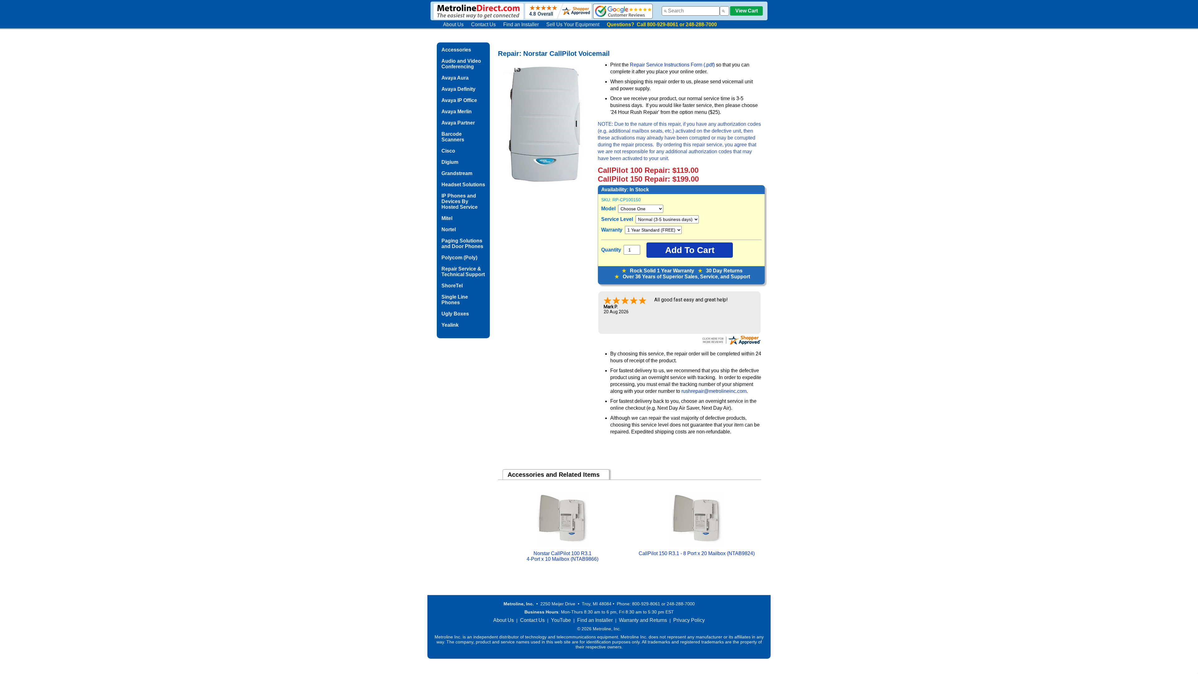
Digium (449, 162)
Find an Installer (521, 24)
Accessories (456, 49)
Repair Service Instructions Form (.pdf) (673, 64)
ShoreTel (452, 285)
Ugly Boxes (455, 313)
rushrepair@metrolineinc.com (714, 391)
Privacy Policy (689, 620)
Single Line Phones (454, 299)
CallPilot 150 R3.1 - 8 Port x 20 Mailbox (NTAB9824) (697, 553)
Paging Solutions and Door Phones (462, 243)
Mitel (446, 218)
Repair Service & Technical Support (463, 271)
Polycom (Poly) (459, 257)
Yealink (450, 325)
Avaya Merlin (456, 111)
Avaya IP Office (459, 100)
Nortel (448, 229)
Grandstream (456, 173)
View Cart (746, 10)
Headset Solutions (463, 184)
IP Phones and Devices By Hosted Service (459, 201)
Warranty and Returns (643, 620)
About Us (453, 24)
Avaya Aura (455, 78)
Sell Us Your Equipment (572, 24)
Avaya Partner (458, 122)
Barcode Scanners (452, 136)
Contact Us (483, 24)
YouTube (561, 620)
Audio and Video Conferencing (461, 63)
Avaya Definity (458, 89)
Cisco (448, 151)
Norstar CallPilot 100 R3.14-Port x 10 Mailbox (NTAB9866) (562, 556)
